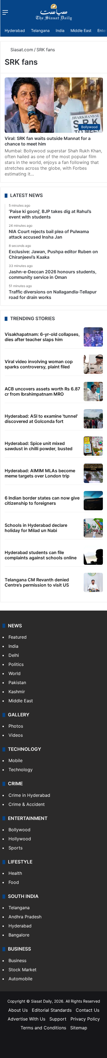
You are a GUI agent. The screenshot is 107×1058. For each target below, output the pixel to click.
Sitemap (78, 1027)
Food (14, 882)
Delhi (14, 655)
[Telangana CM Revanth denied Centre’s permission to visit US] (93, 582)
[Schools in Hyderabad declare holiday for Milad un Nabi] (93, 528)
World (15, 673)
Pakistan (17, 682)
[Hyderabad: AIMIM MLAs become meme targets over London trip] (93, 473)
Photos (16, 726)
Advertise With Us (26, 1019)
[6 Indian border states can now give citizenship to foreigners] (93, 500)
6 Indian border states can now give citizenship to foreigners (42, 500)
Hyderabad (15, 30)
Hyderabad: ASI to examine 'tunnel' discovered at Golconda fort (41, 418)
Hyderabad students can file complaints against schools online (41, 555)
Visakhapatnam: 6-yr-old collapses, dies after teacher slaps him (42, 336)
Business (17, 960)
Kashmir (17, 691)
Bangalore (19, 935)
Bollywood (19, 829)
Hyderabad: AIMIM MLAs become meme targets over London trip (40, 473)
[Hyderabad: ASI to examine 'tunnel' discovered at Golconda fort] (93, 418)
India (60, 30)
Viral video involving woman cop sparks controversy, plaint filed (39, 364)
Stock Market (22, 969)
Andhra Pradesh (25, 916)
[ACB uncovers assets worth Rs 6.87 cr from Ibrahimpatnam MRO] (93, 391)
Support (57, 1019)
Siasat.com (21, 49)
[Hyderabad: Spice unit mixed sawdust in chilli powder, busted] (93, 446)
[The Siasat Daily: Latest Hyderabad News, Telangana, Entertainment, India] (54, 12)
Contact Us (87, 1010)
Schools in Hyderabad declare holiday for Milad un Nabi (36, 527)
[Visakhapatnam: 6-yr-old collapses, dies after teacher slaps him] (93, 337)
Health (15, 873)
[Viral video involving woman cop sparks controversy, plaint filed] (93, 364)
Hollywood (20, 838)
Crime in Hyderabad (29, 795)
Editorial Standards (52, 1010)
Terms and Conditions (43, 1027)
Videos (16, 735)
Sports (15, 848)
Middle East (81, 30)
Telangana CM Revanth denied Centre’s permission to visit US (37, 582)
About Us (18, 1010)
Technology (21, 769)
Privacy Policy (85, 1019)
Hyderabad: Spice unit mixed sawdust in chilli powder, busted (38, 446)
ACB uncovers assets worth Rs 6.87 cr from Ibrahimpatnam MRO (42, 391)
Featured (18, 637)
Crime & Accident (27, 804)
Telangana (40, 30)
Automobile (20, 978)
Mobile (15, 760)
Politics (16, 664)
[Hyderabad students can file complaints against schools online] (93, 555)
